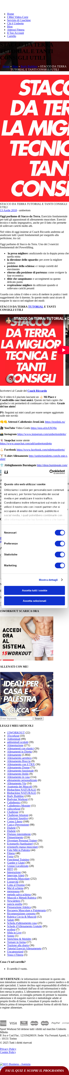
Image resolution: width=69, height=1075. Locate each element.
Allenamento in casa (18, 777)
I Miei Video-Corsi (17, 17)
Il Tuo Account (15, 32)
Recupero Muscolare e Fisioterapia (26, 910)
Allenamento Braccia (19, 761)
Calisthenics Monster (18, 805)
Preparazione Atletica (19, 907)
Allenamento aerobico (19, 757)
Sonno (10, 935)
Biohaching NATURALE (21, 789)
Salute (10, 919)
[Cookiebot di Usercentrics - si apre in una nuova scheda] (49, 472)
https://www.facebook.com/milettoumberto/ (41, 449)
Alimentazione (15, 745)
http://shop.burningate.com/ (52, 465)
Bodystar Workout (17, 799)
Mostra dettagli (48, 579)
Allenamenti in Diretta (19, 751)
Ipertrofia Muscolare (18, 878)
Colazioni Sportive (17, 818)
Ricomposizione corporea (21, 913)
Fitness (11, 853)
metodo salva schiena (19, 894)
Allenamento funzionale (20, 770)
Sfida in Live (14, 932)
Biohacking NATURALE (21, 792)
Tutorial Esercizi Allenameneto (24, 948)
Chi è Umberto (15, 23)
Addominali (13, 738)
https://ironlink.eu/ (55, 421)
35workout (13, 735)
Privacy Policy (8, 1048)
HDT (10, 869)
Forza (10, 856)
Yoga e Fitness (15, 954)
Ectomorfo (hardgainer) (20, 843)
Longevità (12, 881)
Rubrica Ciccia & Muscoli (21, 916)
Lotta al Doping (16, 884)
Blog (10, 26)
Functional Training (18, 859)
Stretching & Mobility (19, 938)
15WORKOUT (16, 732)
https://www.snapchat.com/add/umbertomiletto (26, 443)
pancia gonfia (14, 904)
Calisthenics (14, 802)
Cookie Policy (8, 1052)
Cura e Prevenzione (18, 824)
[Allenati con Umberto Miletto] (26, 715)
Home (10, 13)
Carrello (11, 36)
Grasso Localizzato (17, 865)
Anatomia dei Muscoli (19, 786)
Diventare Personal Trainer (22, 840)
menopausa (13, 891)
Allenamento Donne (18, 767)
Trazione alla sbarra (18, 945)
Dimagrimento (15, 837)
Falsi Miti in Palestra (18, 850)
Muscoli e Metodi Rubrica (21, 897)
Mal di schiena (15, 888)
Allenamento (14, 754)
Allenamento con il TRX (21, 764)
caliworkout (13, 808)
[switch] (60, 543)
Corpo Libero (14, 821)
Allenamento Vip (16, 783)
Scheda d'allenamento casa (22, 923)
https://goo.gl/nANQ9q (44, 427)
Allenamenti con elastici (20, 748)
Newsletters (13, 900)
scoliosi (11, 929)
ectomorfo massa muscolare (22, 846)
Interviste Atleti (15, 875)
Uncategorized (15, 951)
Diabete (11, 827)
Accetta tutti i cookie (34, 590)
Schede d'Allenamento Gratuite (24, 926)
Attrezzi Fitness (15, 29)
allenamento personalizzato (22, 780)
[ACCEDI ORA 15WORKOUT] (26, 659)
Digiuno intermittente (19, 834)
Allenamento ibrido (18, 773)
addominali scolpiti (17, 742)
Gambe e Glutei (16, 862)
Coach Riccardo (37, 390)
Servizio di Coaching (19, 20)
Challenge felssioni (17, 815)
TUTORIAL (35, 306)
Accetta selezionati (34, 600)
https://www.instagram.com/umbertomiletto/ (41, 434)
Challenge (12, 811)
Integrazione (14, 872)
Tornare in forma (16, 942)
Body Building (29, 66)
